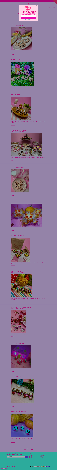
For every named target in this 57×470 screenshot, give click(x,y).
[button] (36, 5)
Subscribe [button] (28, 18)
